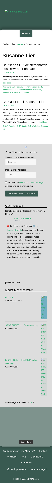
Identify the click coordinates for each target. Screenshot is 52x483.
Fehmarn (27, 87)
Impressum (26, 462)
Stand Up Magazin (22, 218)
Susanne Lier (24, 93)
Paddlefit (12, 126)
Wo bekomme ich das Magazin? (19, 451)
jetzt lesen (6, 83)
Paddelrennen (7, 90)
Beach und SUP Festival (12, 87)
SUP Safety (22, 126)
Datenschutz (37, 457)
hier (31, 402)
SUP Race (37, 90)
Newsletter (12, 457)
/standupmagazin (39, 469)
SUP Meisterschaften (23, 90)
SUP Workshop (34, 126)
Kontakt (43, 451)
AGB (24, 457)
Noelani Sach (37, 87)
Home (20, 44)
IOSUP (5, 126)
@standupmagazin (16, 469)
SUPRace (14, 93)
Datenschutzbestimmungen (31, 182)
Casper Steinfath (14, 230)
